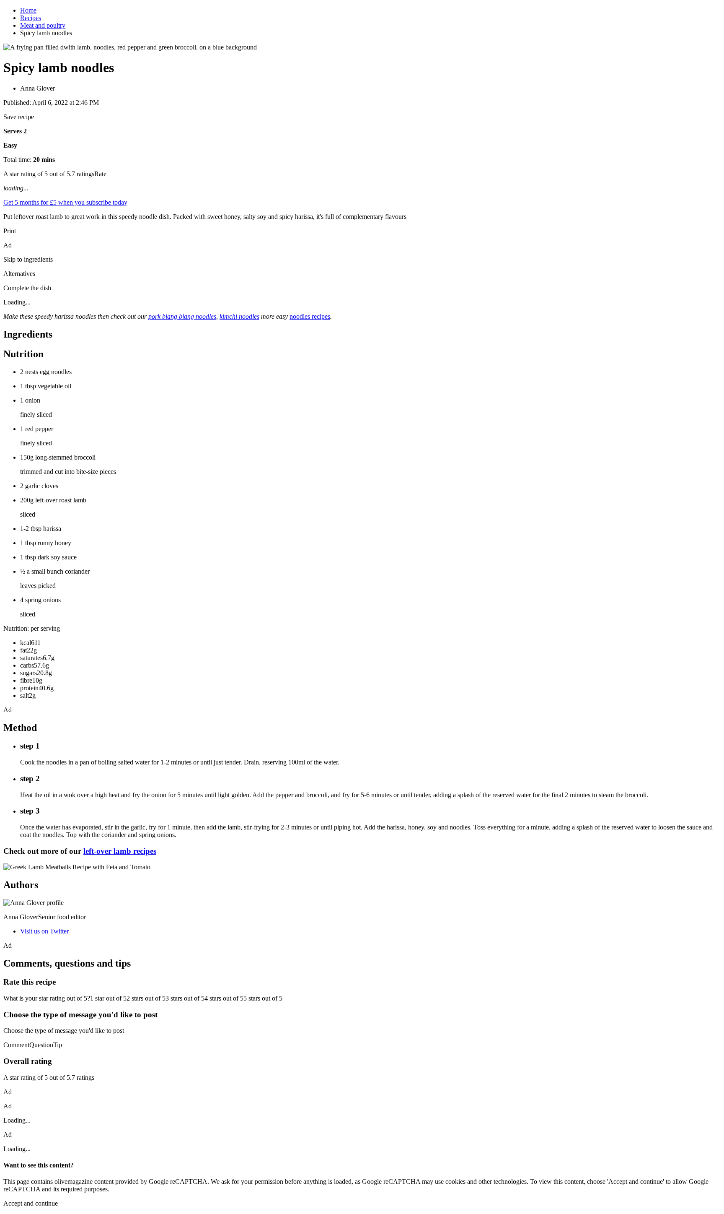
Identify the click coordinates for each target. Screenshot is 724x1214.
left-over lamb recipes (119, 851)
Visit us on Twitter (44, 931)
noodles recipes (310, 316)
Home (28, 10)
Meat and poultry (42, 25)
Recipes (30, 17)
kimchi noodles (239, 316)
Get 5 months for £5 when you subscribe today (65, 202)
